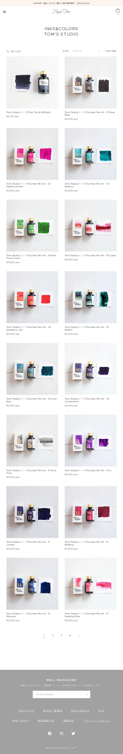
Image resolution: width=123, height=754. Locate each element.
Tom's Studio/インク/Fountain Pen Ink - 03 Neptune (87, 185)
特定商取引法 (46, 720)
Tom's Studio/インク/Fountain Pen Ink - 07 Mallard (87, 328)
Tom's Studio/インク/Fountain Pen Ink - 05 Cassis (90, 255)
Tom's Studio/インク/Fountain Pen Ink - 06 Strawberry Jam (28, 328)
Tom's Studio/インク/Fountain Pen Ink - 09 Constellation (87, 400)
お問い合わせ (20, 720)
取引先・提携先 (52, 710)
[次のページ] (78, 635)
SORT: (66, 51)
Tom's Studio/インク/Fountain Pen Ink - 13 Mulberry (86, 543)
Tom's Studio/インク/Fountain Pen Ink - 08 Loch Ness (31, 400)
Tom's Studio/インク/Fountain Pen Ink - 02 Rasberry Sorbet (28, 185)
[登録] (86, 694)
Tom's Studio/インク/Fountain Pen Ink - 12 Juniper (28, 543)
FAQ (101, 710)
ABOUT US (26, 710)
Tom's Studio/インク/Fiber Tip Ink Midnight (28, 112)
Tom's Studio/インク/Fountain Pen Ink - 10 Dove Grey (31, 472)
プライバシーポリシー (97, 720)
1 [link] (44, 635)
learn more (83, 3)
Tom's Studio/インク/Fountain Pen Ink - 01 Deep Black (90, 113)
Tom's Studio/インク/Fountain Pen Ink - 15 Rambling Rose (86, 615)
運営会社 (68, 720)
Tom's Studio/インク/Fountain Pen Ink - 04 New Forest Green (31, 257)
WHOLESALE (80, 710)
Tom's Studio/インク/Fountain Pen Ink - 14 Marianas (28, 615)
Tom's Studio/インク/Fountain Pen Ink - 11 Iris (88, 470)
